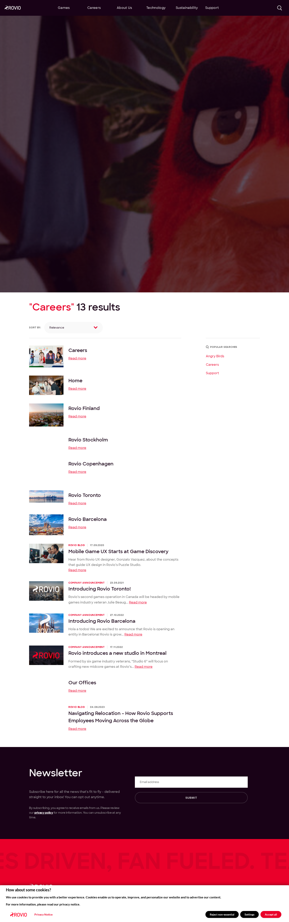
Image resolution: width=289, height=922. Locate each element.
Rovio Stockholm (88, 440)
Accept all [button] (271, 914)
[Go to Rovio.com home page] (13, 8)
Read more (77, 358)
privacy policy (43, 812)
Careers (77, 350)
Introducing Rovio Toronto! (99, 589)
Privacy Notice (43, 914)
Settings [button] (249, 914)
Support (212, 373)
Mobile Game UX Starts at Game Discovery (118, 551)
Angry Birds (215, 356)
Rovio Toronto (84, 495)
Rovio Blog (76, 545)
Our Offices (82, 682)
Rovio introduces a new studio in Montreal (117, 653)
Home (75, 380)
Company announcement (86, 582)
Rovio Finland (84, 408)
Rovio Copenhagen (90, 464)
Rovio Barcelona (87, 519)
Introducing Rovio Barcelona (101, 621)
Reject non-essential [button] (222, 914)
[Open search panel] (279, 8)
